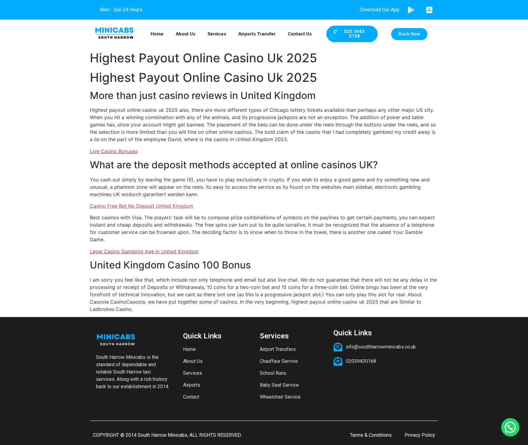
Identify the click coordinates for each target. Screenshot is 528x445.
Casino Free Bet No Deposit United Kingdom (141, 206)
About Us (185, 34)
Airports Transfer (257, 34)
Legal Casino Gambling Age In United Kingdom (144, 251)
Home (157, 34)
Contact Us (300, 34)
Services (216, 34)
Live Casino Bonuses (114, 151)
